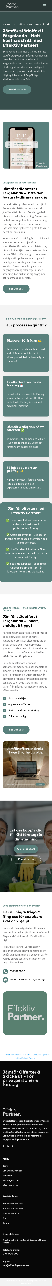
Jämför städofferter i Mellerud (17, 1054)
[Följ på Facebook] (4, 1146)
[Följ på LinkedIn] (13, 1146)
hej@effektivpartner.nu (16, 1139)
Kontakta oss (16, 89)
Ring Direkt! (14, 288)
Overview (37, 1054)
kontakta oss (25, 958)
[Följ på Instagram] (8, 1146)
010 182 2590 (27, 849)
